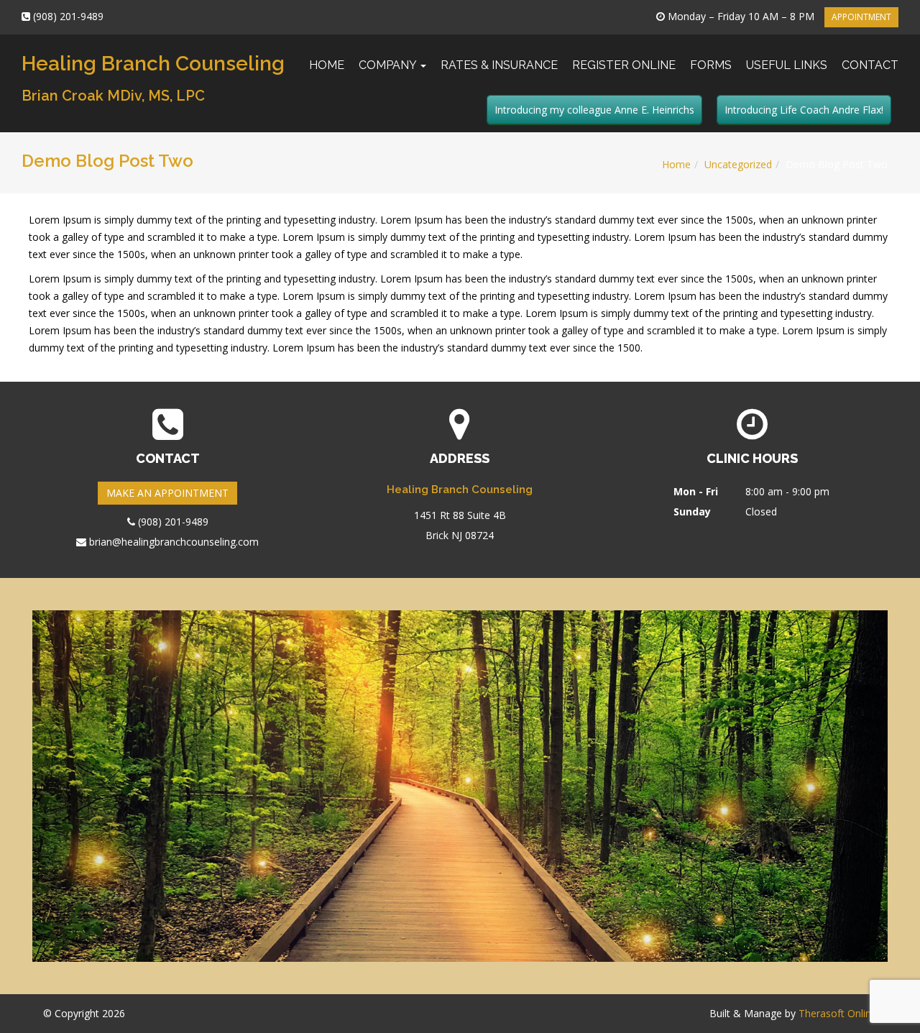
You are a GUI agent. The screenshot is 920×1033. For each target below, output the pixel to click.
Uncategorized (738, 164)
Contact (870, 65)
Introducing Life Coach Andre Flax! (803, 109)
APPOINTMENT (861, 17)
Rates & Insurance (499, 65)
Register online (624, 65)
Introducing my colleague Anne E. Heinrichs (594, 109)
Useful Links (786, 65)
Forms (711, 65)
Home (326, 65)
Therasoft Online (838, 1013)
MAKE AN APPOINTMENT (167, 493)
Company (389, 65)
